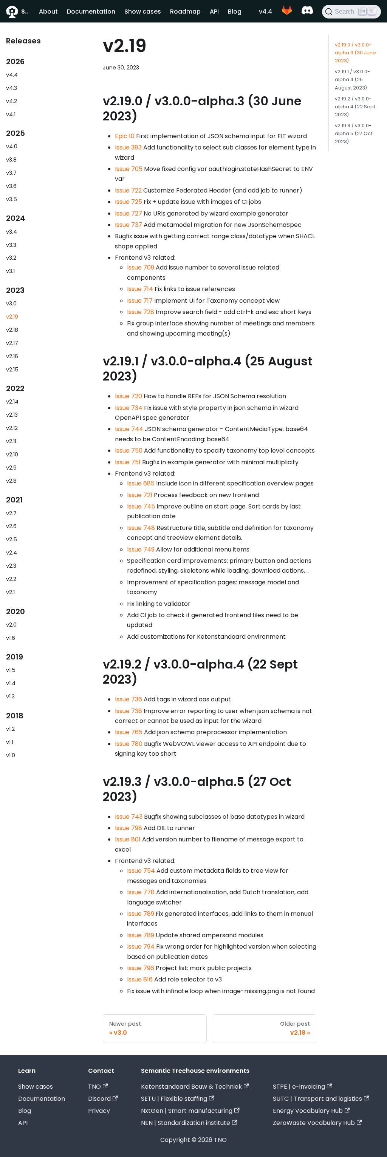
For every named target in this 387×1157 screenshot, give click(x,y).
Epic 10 (125, 136)
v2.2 (11, 579)
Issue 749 (141, 549)
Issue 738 (128, 711)
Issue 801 (128, 839)
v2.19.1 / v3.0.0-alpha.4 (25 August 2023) (352, 79)
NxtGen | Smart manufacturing (186, 1110)
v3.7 (11, 173)
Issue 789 (140, 913)
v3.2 (11, 258)
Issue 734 (128, 408)
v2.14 (12, 401)
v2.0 (11, 625)
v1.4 (10, 683)
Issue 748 (141, 528)
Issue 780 (128, 743)
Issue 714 (140, 289)
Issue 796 (140, 968)
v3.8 (11, 159)
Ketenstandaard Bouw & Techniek (191, 1086)
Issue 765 (128, 732)
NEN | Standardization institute (185, 1122)
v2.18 (12, 330)
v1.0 (10, 755)
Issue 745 (141, 506)
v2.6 (11, 526)
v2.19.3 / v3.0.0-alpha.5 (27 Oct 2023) (353, 133)
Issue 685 (141, 483)
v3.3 (11, 245)
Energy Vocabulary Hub (308, 1110)
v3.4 (11, 232)
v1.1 (9, 742)
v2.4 (11, 552)
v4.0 (11, 146)
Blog (234, 11)
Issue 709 (140, 267)
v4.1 (10, 114)
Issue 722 (128, 190)
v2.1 (10, 592)
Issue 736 (128, 699)
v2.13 (12, 415)
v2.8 (11, 481)
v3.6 (11, 186)
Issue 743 (128, 816)
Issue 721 (139, 495)
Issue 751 (128, 462)
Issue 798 (128, 828)
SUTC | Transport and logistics (317, 1098)
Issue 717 (140, 300)
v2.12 (12, 428)
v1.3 (10, 696)
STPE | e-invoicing (299, 1086)
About (48, 11)
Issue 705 (128, 169)
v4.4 (265, 11)
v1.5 (10, 670)
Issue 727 (128, 213)
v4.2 (11, 101)
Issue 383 (128, 147)
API (214, 11)
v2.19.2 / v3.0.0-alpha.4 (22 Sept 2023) (355, 107)
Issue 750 (128, 450)
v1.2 (10, 729)
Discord (99, 1098)
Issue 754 (141, 870)
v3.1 (10, 271)
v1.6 (10, 638)
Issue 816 (140, 979)
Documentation (91, 11)
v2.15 (12, 369)
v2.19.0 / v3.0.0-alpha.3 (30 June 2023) (355, 53)
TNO (94, 1086)
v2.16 (12, 356)
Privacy (99, 1110)
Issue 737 (128, 224)
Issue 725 (128, 201)
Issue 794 (141, 946)
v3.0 (11, 303)
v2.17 (12, 343)
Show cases (142, 11)
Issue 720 (128, 396)
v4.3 (11, 88)
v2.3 (11, 566)
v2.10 (12, 454)
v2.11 (11, 441)
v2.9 (11, 467)
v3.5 (11, 199)
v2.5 (11, 539)
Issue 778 (141, 892)
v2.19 (12, 316)
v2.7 (11, 513)
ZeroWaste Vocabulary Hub (314, 1122)
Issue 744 (129, 429)
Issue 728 (140, 312)
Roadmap (185, 11)
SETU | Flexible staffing (174, 1098)
